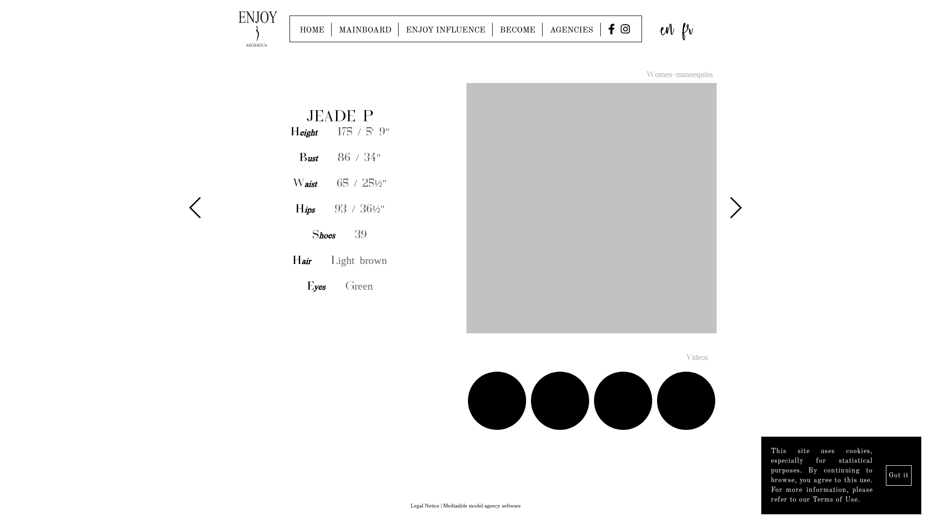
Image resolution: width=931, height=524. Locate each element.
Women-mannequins (679, 75)
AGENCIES (572, 30)
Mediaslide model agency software (482, 505)
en (667, 26)
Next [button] (735, 207)
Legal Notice (425, 505)
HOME (312, 30)
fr (687, 26)
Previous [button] (195, 207)
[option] (465, 209)
